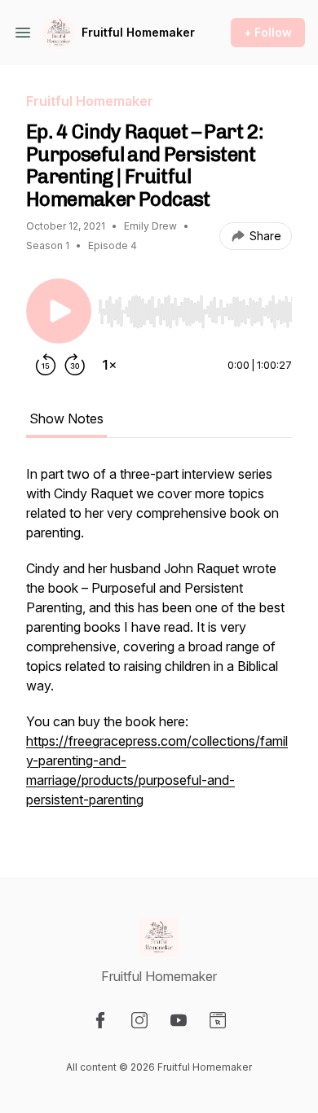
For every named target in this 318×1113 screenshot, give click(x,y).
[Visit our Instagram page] (139, 1020)
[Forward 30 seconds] (75, 364)
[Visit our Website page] (218, 1020)
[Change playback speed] (109, 364)
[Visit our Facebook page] (100, 1020)
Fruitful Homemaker (138, 32)
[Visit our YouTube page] (178, 1020)
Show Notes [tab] (66, 418)
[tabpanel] (159, 645)
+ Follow (268, 32)
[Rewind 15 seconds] (45, 364)
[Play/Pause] (58, 311)
